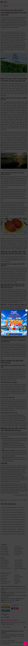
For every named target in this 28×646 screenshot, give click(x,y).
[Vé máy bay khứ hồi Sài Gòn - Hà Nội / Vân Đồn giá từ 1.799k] (14, 323)
